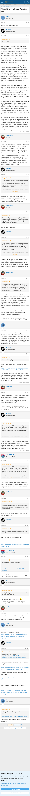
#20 (28, 706)
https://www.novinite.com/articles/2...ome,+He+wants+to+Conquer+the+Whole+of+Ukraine (15, 369)
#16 (28, 587)
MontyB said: (5, 215)
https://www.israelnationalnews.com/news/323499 (14, 716)
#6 (28, 237)
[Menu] (2, 2)
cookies (13, 777)
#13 (28, 498)
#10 (28, 392)
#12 (28, 461)
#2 (28, 36)
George (8, 16)
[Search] (28, 1)
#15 (28, 556)
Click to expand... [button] (15, 191)
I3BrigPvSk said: (6, 178)
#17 (28, 613)
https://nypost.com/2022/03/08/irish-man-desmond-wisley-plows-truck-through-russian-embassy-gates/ (14, 692)
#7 (28, 278)
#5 (28, 212)
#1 (28, 22)
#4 (28, 174)
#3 (28, 142)
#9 (28, 354)
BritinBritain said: (6, 501)
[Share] (26, 23)
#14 (28, 525)
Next (16, 725)
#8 (28, 330)
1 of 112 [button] (10, 725)
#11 (28, 420)
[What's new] (24, 1)
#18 (28, 630)
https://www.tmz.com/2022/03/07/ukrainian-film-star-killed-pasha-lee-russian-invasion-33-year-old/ (14, 636)
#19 (28, 648)
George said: (5, 39)
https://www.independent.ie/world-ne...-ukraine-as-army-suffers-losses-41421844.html (15, 668)
